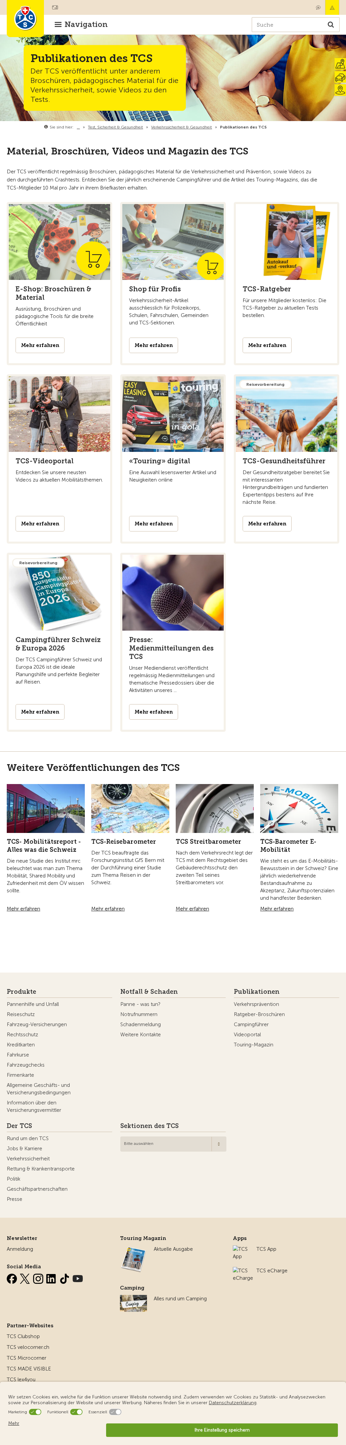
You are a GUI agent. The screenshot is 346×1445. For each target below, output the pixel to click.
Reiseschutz (21, 1014)
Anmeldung (20, 1249)
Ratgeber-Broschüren (259, 1014)
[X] (25, 1277)
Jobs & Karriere (24, 1149)
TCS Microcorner (26, 1358)
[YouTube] (78, 1277)
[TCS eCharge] (243, 1271)
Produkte (21, 991)
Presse (14, 1199)
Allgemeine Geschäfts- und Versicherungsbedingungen (39, 1089)
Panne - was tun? (140, 1004)
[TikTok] (65, 1277)
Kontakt (318, 7)
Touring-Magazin (253, 1045)
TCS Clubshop (23, 1336)
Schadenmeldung (140, 1024)
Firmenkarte (20, 1075)
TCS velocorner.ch (28, 1347)
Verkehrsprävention (256, 1004)
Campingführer (251, 1024)
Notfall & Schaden (332, 7)
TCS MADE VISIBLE (29, 1369)
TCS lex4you (21, 1380)
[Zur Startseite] (25, 18)
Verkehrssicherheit (28, 1159)
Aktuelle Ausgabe (173, 1249)
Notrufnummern (138, 1014)
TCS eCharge (272, 1271)
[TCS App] (241, 1249)
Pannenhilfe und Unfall (33, 1004)
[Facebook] (12, 1277)
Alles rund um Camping (180, 1299)
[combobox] (173, 1144)
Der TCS (19, 1126)
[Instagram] (39, 1277)
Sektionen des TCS (149, 1126)
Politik (13, 1179)
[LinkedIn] (52, 1277)
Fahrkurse (18, 1055)
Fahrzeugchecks (26, 1065)
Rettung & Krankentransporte (41, 1169)
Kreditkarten (21, 1045)
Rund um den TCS (28, 1138)
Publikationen (256, 991)
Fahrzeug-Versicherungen (37, 1024)
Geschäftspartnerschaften (37, 1189)
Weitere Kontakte (140, 1035)
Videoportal (247, 1035)
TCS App (266, 1249)
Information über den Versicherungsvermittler (34, 1106)
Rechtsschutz (22, 1035)
